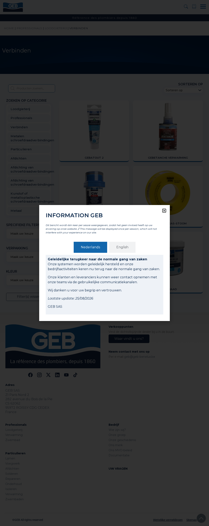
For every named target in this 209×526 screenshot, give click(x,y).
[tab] (90, 247)
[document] (104, 263)
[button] (164, 210)
